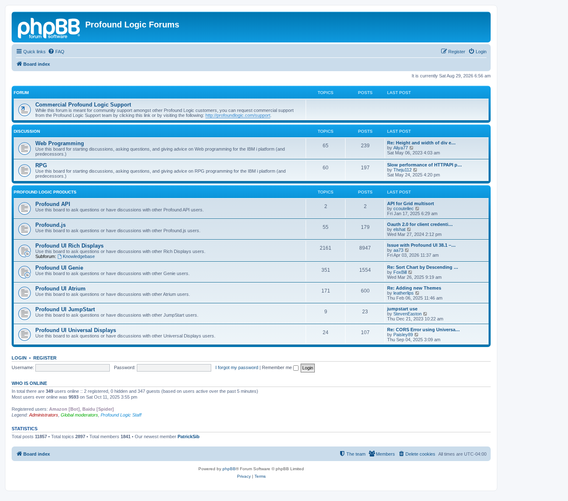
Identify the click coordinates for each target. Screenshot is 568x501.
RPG (41, 165)
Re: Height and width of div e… (421, 142)
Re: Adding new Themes (414, 287)
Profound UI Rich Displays (69, 246)
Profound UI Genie (59, 268)
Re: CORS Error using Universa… (423, 329)
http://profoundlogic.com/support (237, 115)
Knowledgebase (79, 256)
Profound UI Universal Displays (75, 330)
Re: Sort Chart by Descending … (422, 267)
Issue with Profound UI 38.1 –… (421, 245)
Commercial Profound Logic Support (83, 105)
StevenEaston (407, 313)
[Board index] (49, 27)
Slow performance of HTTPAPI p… (424, 164)
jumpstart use (402, 308)
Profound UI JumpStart (65, 309)
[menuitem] (56, 52)
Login (19, 357)
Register (45, 357)
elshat (399, 229)
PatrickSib (189, 436)
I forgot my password (236, 367)
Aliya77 (400, 147)
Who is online (29, 383)
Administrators (43, 414)
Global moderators (79, 414)
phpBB (229, 468)
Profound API (52, 204)
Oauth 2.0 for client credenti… (420, 224)
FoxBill (400, 272)
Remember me (277, 367)
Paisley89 (403, 334)
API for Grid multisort (410, 203)
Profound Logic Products (45, 192)
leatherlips (403, 292)
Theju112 (402, 169)
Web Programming (59, 143)
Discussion (27, 131)
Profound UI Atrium (60, 288)
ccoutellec (403, 208)
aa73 (398, 250)
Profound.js (50, 225)
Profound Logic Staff (121, 414)
